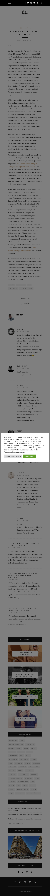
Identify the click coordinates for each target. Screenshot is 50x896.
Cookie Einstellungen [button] (13, 456)
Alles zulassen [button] (29, 456)
